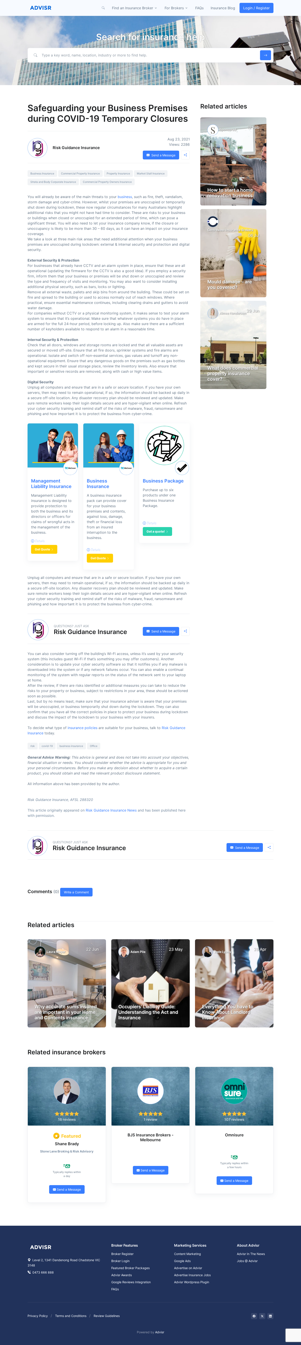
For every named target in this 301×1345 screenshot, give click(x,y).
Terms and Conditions (70, 1316)
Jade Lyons (222, 952)
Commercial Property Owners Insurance (107, 181)
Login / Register (256, 8)
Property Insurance (118, 173)
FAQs (199, 8)
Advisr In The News (251, 1254)
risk (32, 746)
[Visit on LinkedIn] (270, 1316)
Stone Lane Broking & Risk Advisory (66, 1151)
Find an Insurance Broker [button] (132, 8)
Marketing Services (190, 1245)
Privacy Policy (38, 1316)
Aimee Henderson (232, 313)
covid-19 (47, 746)
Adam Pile (137, 952)
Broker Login (120, 1261)
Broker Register (122, 1254)
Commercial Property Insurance (80, 173)
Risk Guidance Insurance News (111, 810)
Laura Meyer (56, 952)
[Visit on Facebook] (254, 1316)
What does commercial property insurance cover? (232, 373)
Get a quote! (156, 531)
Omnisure (234, 1135)
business (125, 197)
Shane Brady (67, 1143)
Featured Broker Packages (130, 1268)
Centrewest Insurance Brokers (230, 230)
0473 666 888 (43, 1272)
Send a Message (162, 155)
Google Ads (182, 1261)
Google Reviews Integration (131, 1282)
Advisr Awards (121, 1275)
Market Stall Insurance (151, 173)
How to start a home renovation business (230, 192)
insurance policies (82, 728)
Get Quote (42, 549)
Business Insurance (42, 173)
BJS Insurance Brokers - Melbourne (150, 1137)
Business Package (163, 481)
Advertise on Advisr (188, 1268)
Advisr (159, 1332)
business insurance (71, 746)
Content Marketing (187, 1254)
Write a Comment (76, 892)
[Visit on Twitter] (262, 1316)
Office (93, 746)
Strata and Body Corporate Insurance (53, 181)
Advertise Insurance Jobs (192, 1275)
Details (39, 541)
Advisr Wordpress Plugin (191, 1282)
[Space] (41, 1246)
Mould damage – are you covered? (229, 284)
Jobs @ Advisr (247, 1261)
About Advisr (248, 1245)
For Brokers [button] (174, 8)
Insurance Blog (223, 8)
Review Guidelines (107, 1316)
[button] (103, 8)
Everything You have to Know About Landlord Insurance (227, 1012)
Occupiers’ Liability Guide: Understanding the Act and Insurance (148, 1012)
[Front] (41, 7)
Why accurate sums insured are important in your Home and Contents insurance (66, 1012)
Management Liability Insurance (51, 483)
